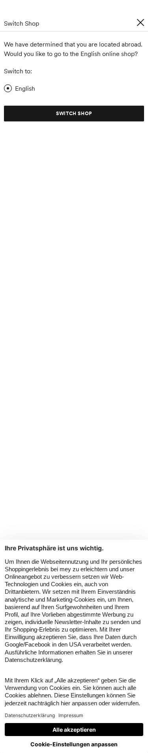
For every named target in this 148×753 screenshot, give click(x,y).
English (25, 88)
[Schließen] (140, 22)
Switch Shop (74, 113)
